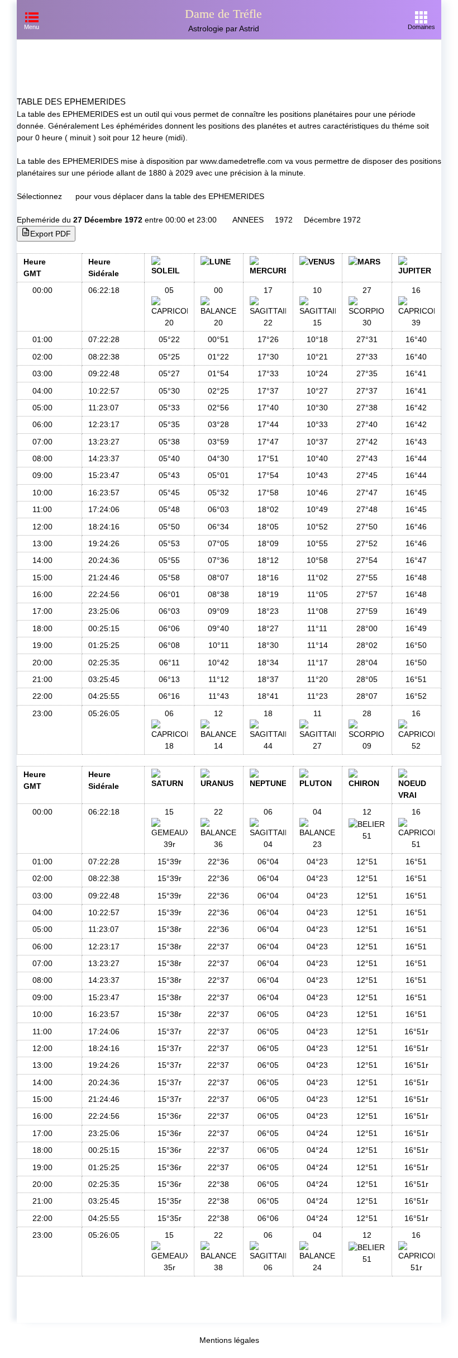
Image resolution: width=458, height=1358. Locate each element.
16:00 (42, 594)
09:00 (42, 475)
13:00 (42, 543)
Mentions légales (229, 1340)
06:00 (42, 424)
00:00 (42, 290)
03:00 (42, 373)
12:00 (42, 526)
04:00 (42, 390)
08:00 (42, 458)
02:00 (42, 356)
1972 (284, 219)
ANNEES (248, 219)
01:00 (42, 339)
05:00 (42, 407)
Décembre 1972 (332, 219)
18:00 (42, 628)
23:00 (42, 713)
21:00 (42, 679)
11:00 (42, 509)
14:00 (42, 560)
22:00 (42, 696)
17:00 (42, 611)
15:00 (42, 577)
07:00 (42, 441)
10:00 (42, 492)
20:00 (42, 662)
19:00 (42, 645)
